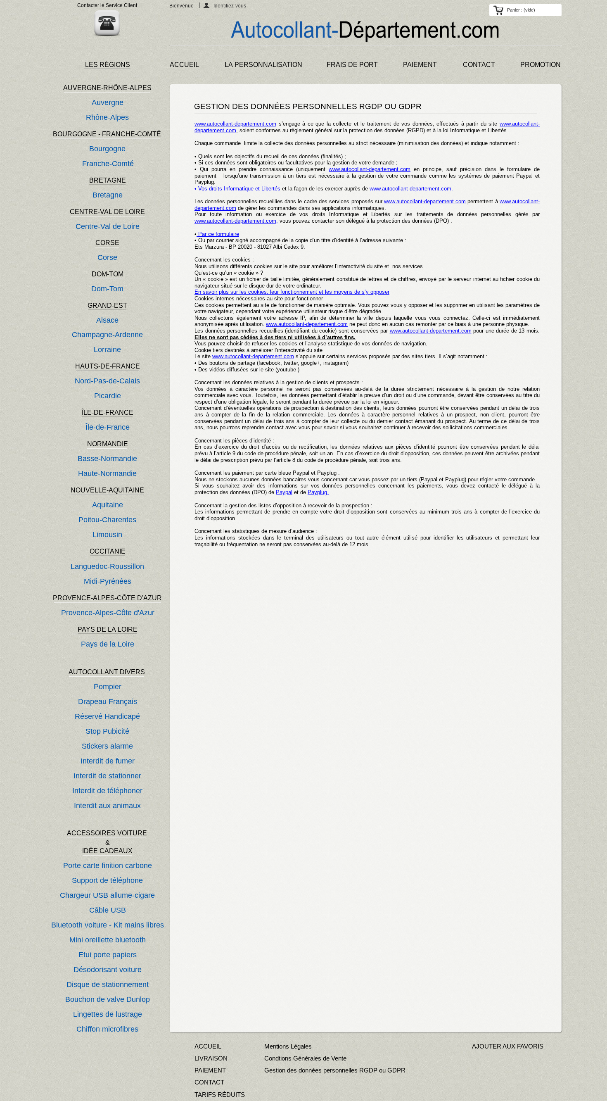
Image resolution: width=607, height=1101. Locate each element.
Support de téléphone (107, 880)
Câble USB (107, 910)
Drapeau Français (107, 701)
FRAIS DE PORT (352, 64)
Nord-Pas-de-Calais (107, 381)
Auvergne (107, 102)
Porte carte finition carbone (107, 865)
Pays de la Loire (107, 644)
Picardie (107, 396)
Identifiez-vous (229, 5)
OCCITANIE (108, 551)
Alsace (107, 320)
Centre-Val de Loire (108, 226)
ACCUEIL (184, 64)
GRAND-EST (107, 305)
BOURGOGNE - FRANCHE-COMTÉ (107, 134)
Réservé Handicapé (107, 716)
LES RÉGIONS (107, 64)
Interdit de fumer (108, 761)
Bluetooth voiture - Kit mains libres (107, 925)
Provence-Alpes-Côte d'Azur (107, 613)
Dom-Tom (107, 289)
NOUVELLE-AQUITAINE (107, 490)
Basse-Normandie (107, 458)
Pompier (107, 686)
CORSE (107, 242)
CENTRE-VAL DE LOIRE (107, 211)
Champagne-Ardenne (107, 335)
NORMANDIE (107, 443)
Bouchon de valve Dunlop (107, 999)
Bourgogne (107, 149)
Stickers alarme (107, 746)
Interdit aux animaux (107, 805)
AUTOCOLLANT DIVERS (107, 671)
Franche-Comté (108, 163)
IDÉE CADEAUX (107, 850)
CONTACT (479, 64)
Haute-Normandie (107, 473)
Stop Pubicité (107, 731)
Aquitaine (107, 505)
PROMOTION (540, 64)
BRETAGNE (107, 180)
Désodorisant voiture (108, 969)
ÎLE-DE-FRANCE (107, 412)
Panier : (521, 9)
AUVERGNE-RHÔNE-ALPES (107, 87)
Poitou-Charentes (107, 520)
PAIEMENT (420, 64)
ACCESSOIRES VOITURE (108, 833)
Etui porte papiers (107, 955)
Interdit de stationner (107, 776)
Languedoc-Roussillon (107, 566)
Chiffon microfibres (107, 1029)
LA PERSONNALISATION (263, 64)
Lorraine (107, 349)
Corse (107, 257)
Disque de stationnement (107, 984)
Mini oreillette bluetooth (107, 940)
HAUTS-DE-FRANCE (107, 366)
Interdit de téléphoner (107, 791)
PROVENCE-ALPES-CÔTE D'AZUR (107, 598)
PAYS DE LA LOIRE (108, 629)
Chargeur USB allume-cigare (107, 895)
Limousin (107, 534)
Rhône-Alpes (107, 117)
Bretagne (107, 195)
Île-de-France (107, 427)
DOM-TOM (107, 274)
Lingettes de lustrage (107, 1014)
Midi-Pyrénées (107, 581)
